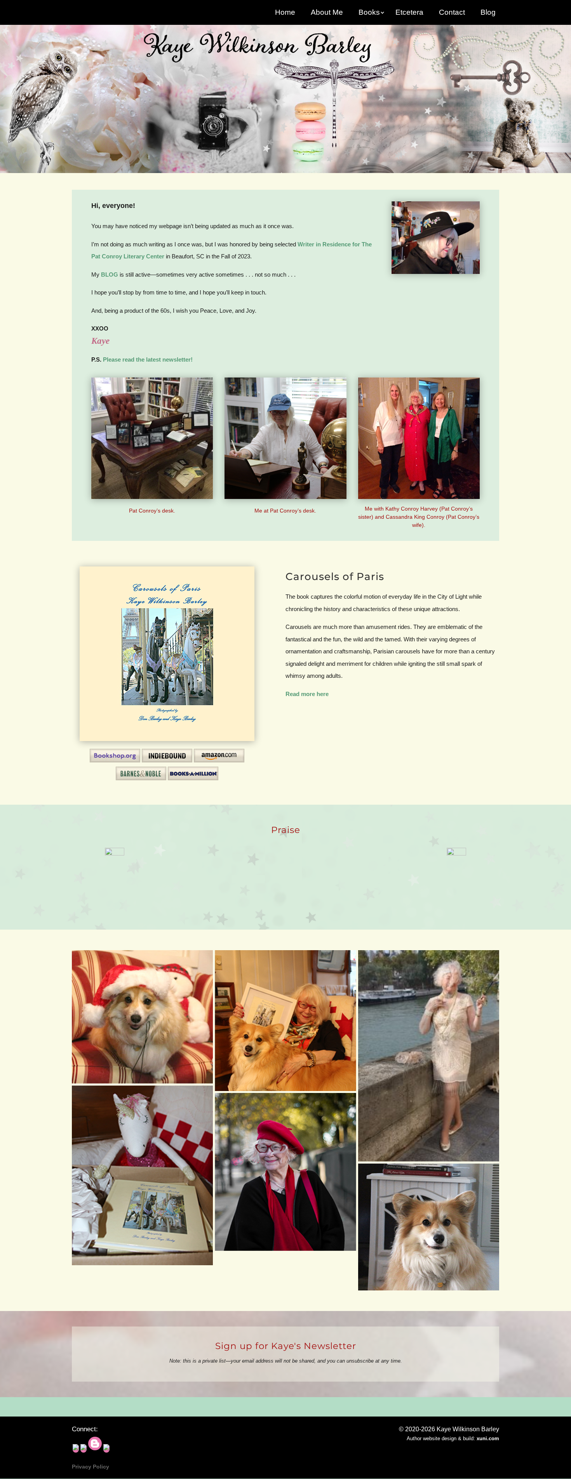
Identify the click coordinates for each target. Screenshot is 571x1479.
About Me (327, 13)
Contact (452, 13)
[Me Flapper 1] (428, 1056)
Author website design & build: (453, 1438)
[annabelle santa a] (142, 1017)
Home (285, 13)
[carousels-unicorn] (142, 1176)
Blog (488, 13)
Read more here (307, 694)
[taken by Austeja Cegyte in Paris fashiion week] (285, 1172)
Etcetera (409, 13)
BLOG (109, 274)
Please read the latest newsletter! (148, 359)
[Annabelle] (428, 1227)
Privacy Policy (90, 1466)
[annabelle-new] (285, 1020)
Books (369, 13)
